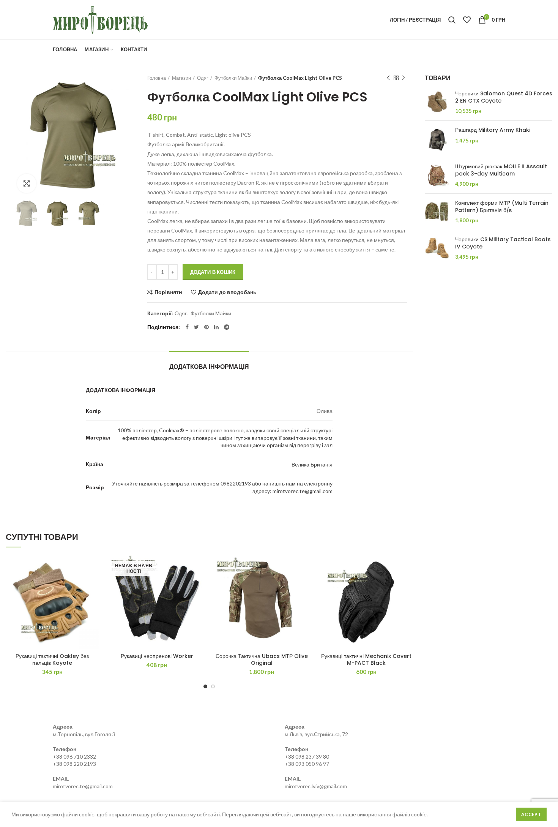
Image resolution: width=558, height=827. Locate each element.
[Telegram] (226, 327)
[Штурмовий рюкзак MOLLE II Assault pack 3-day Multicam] (437, 175)
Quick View (93, 584)
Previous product (388, 78)
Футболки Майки (233, 78)
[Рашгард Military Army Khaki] (437, 139)
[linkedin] (216, 327)
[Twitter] (196, 327)
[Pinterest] (206, 327)
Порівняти (168, 292)
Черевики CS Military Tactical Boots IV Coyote (503, 243)
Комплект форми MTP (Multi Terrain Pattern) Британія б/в (502, 206)
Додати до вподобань (227, 292)
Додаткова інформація (209, 366)
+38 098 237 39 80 (307, 756)
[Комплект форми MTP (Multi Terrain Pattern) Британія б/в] (437, 211)
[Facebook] (187, 327)
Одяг (202, 78)
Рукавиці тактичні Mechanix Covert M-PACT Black (366, 659)
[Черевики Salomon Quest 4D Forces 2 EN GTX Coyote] (437, 102)
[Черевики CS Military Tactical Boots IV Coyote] (437, 248)
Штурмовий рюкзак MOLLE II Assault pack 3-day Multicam (501, 170)
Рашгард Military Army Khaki (492, 130)
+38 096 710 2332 (74, 756)
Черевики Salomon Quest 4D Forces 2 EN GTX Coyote (503, 97)
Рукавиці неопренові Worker (157, 656)
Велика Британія (312, 464)
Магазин (181, 78)
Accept (531, 814)
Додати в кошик (213, 272)
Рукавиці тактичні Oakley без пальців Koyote (52, 659)
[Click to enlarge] (26, 183)
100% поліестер (137, 430)
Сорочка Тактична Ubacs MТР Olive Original (262, 659)
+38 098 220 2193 (74, 764)
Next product (403, 78)
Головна (156, 78)
